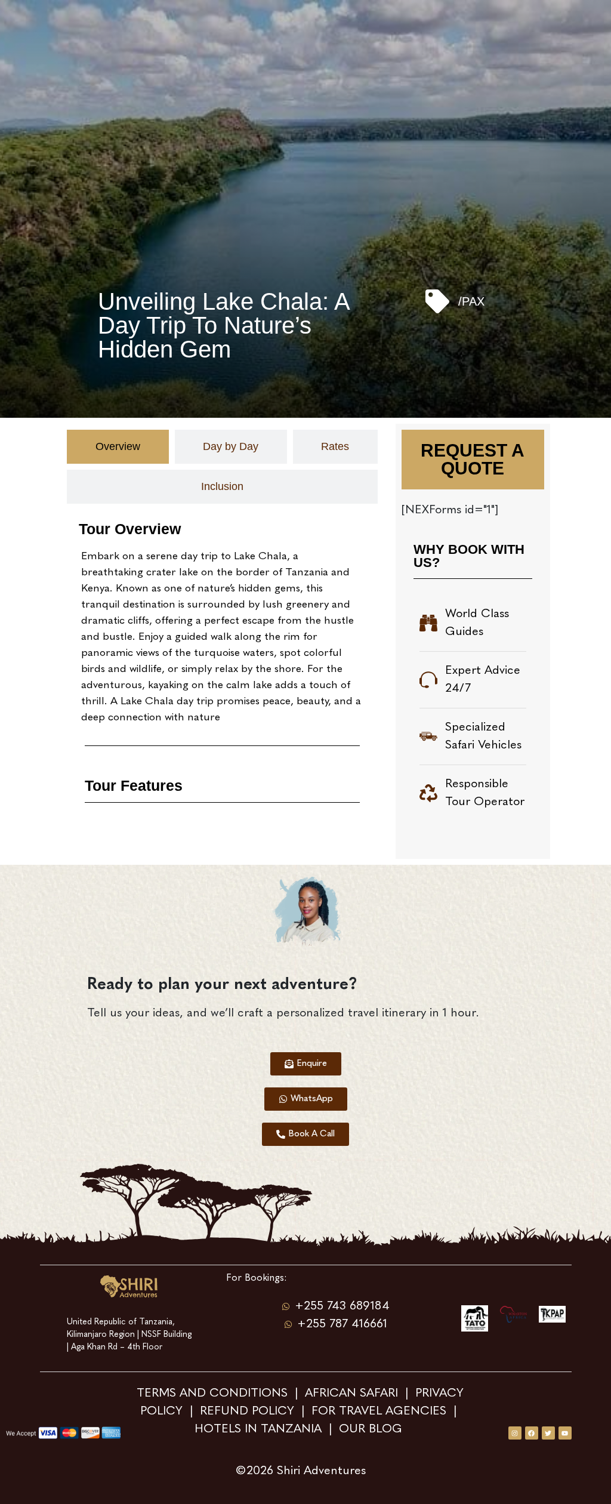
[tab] (117, 447)
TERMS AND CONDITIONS (214, 1394)
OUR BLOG (370, 1429)
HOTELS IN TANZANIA (260, 1429)
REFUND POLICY (247, 1411)
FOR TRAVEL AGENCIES (378, 1411)
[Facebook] (531, 1433)
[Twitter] (548, 1433)
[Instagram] (514, 1433)
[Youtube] (565, 1433)
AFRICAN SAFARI (353, 1394)
